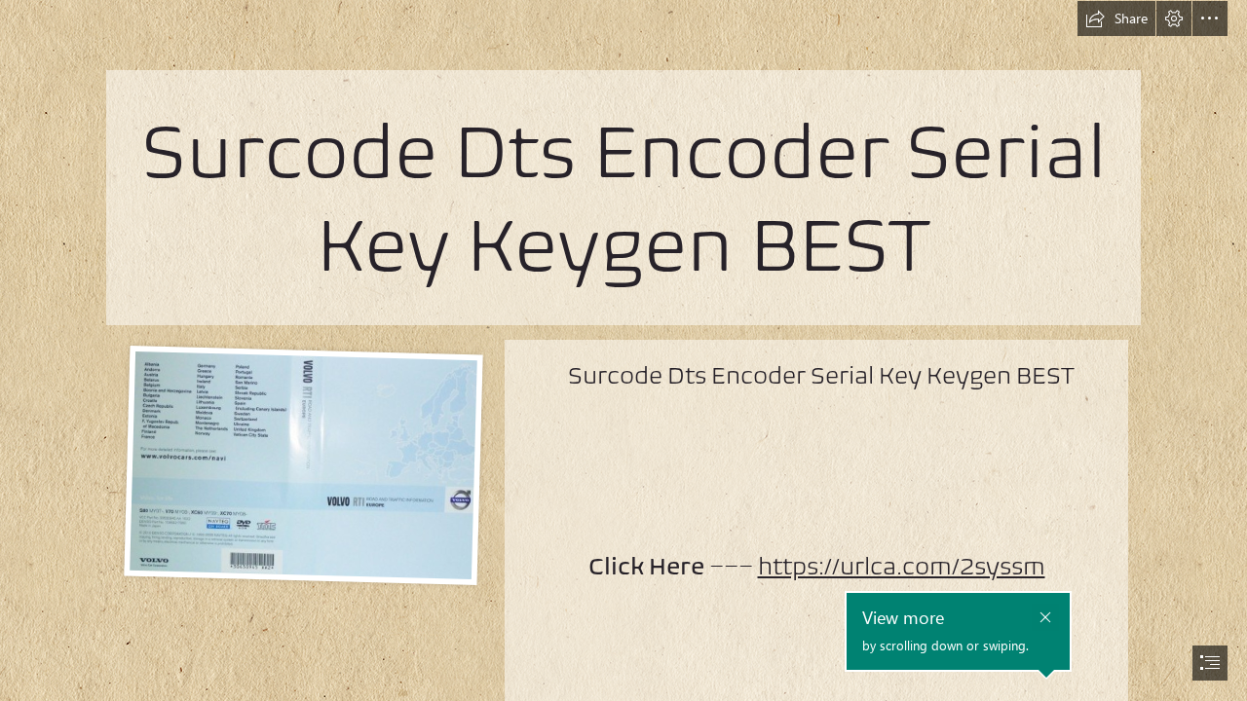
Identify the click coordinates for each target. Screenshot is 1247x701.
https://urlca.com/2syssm (901, 566)
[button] (1116, 18)
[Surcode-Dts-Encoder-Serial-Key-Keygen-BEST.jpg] (303, 464)
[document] (623, 350)
